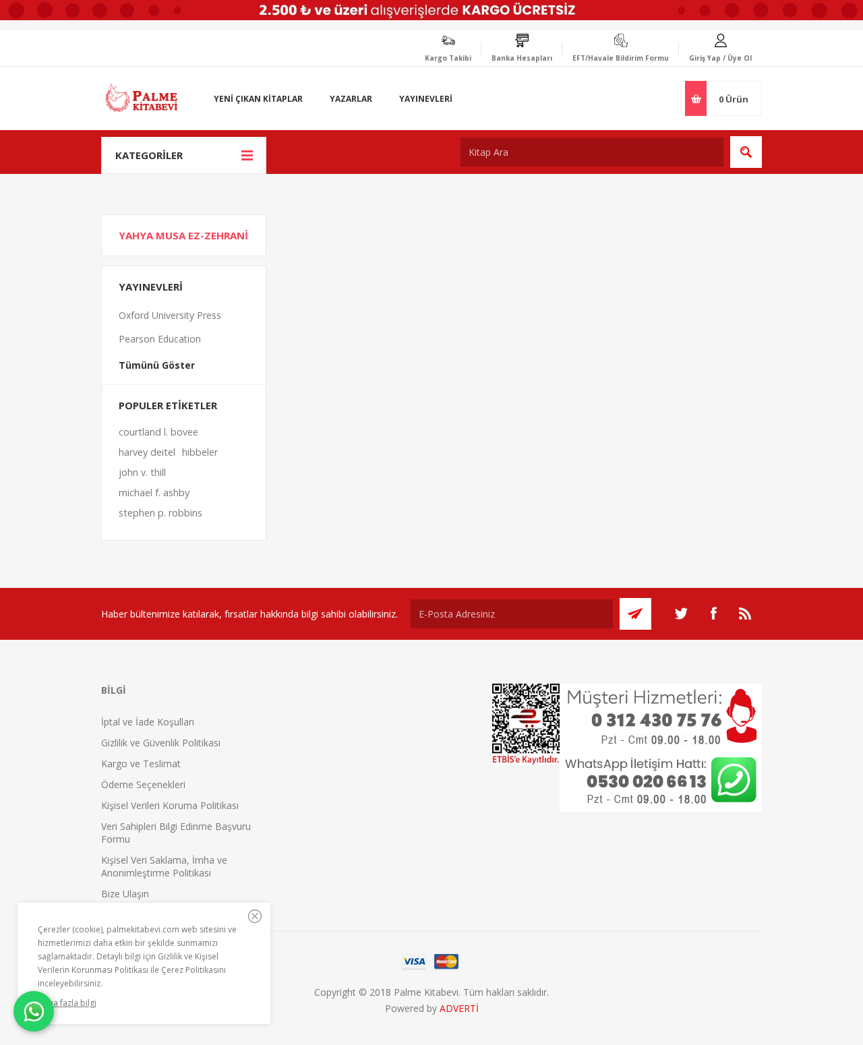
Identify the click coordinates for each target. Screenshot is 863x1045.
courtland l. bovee (158, 431)
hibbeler (200, 452)
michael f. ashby (154, 492)
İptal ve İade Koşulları (147, 721)
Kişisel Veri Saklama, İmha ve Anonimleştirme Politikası (164, 866)
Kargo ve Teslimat (141, 763)
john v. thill (142, 472)
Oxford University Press (170, 315)
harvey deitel (147, 452)
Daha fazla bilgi (67, 1003)
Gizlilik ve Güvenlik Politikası (160, 742)
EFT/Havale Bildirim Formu (620, 58)
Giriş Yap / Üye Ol (720, 58)
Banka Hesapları (522, 58)
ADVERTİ (459, 1008)
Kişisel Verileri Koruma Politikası (170, 805)
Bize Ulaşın (125, 893)
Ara (746, 152)
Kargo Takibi (448, 58)
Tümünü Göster (157, 365)
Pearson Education (160, 338)
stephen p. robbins (160, 512)
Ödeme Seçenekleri (143, 784)
